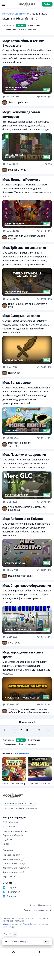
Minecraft (7, 924)
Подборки (7, 839)
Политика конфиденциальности (37, 910)
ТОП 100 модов (10, 822)
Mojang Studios (29, 924)
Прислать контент (11, 855)
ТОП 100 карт (9, 826)
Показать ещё (27, 722)
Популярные (34, 25)
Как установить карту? (14, 863)
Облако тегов (21, 14)
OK (46, 942)
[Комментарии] (3, 96)
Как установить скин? (13, 872)
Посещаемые (10, 29)
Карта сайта (9, 876)
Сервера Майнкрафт (13, 835)
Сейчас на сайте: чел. (20, 803)
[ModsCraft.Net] (13, 795)
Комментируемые (27, 29)
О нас (32, 905)
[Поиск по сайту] (40, 952)
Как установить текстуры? (16, 868)
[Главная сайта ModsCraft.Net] (27, 4)
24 (39, 730)
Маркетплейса (20, 753)
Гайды (6, 844)
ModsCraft (7, 14)
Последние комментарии (15, 831)
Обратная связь (44, 905)
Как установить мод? (13, 859)
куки (26, 942)
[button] (4, 4)
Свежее (21, 25)
